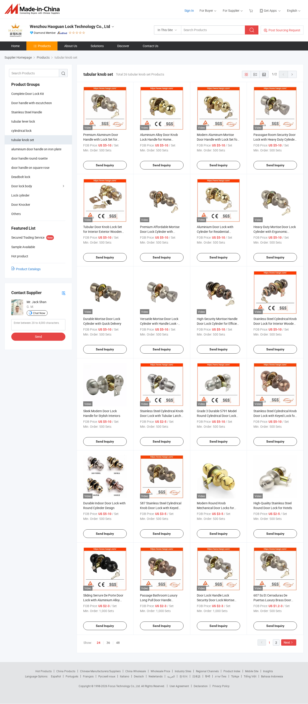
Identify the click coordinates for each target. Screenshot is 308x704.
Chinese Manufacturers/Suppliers (100, 671)
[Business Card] (63, 293)
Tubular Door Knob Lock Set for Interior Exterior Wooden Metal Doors (102, 231)
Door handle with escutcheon (31, 103)
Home (15, 46)
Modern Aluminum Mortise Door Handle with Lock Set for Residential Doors (217, 139)
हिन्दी (207, 676)
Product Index (231, 671)
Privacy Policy (221, 686)
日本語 (196, 676)
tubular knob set (22, 140)
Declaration (201, 686)
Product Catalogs (28, 269)
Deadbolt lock (20, 177)
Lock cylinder (20, 195)
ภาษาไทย (220, 676)
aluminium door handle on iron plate (36, 149)
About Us (70, 46)
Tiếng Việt (250, 676)
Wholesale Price (160, 671)
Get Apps (270, 10)
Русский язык (106, 676)
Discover (123, 46)
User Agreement (179, 686)
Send (38, 336)
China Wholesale (135, 671)
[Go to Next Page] (292, 74)
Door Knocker (20, 204)
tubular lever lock (23, 121)
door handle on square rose (30, 167)
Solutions (97, 46)
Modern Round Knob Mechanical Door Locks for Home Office (215, 508)
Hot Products (43, 671)
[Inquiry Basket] (251, 10)
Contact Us (150, 46)
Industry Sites (183, 671)
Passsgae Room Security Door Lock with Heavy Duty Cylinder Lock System (274, 139)
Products (44, 46)
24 (98, 643)
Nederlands (156, 676)
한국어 (183, 676)
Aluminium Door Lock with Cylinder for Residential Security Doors (215, 231)
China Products (65, 671)
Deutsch (139, 676)
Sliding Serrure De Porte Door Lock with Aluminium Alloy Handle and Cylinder (103, 600)
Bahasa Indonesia (272, 676)
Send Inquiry (105, 165)
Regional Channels (207, 671)
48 (118, 642)
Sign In (189, 10)
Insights (268, 671)
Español (56, 676)
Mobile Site (251, 671)
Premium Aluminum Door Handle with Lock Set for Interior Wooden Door (100, 139)
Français (88, 676)
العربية (171, 676)
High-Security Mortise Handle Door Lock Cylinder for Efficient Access (218, 323)
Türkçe (235, 676)
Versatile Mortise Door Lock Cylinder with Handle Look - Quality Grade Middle (159, 323)
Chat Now (39, 313)
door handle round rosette (29, 158)
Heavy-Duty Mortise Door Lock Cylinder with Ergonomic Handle (274, 231)
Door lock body (21, 186)
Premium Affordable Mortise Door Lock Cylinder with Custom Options (159, 231)
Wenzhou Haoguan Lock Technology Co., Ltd (70, 26)
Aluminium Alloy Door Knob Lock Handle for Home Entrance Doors (159, 139)
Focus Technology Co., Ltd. (124, 686)
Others (16, 214)
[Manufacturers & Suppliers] (33, 9)
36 (108, 642)
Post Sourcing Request (284, 30)
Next (287, 642)
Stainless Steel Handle (26, 112)
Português (72, 676)
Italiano (124, 676)
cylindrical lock (21, 130)
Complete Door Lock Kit (27, 93)
